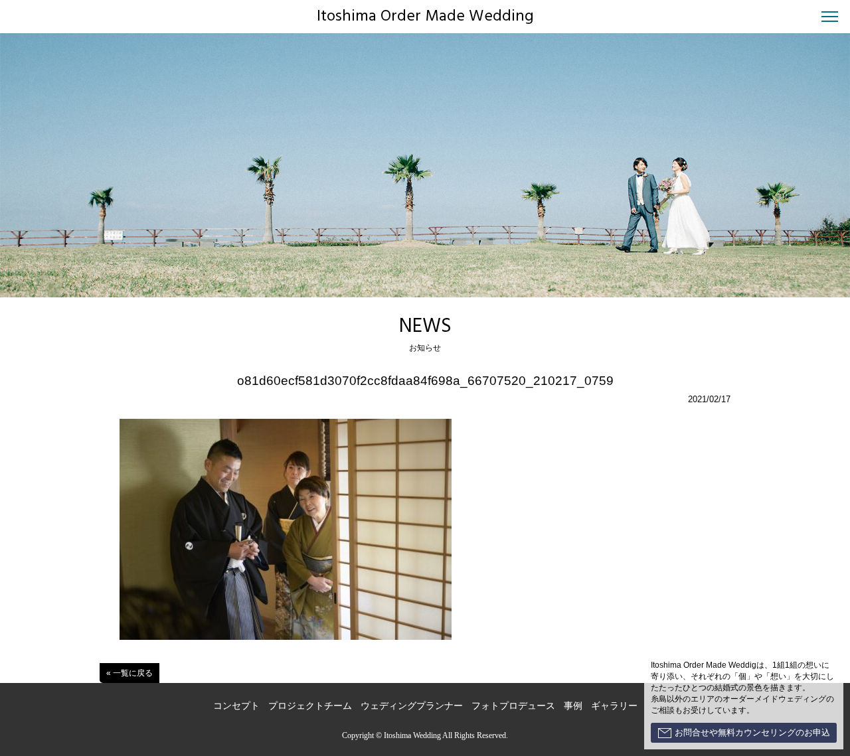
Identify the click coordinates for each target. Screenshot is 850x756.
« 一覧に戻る (129, 673)
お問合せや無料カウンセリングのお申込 (752, 732)
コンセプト (236, 706)
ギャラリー (614, 706)
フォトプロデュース (513, 706)
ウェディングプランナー (412, 706)
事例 (573, 706)
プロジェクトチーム (310, 706)
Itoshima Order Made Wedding (425, 16)
